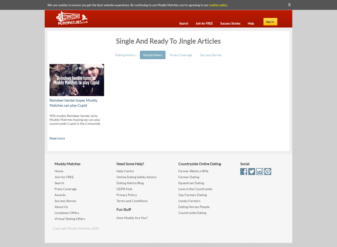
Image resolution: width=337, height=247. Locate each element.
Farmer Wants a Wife (193, 171)
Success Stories (211, 55)
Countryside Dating (192, 213)
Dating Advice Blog (130, 183)
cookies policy (218, 5)
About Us (61, 207)
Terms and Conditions (132, 201)
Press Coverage (181, 55)
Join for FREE (64, 177)
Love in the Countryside (195, 189)
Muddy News (152, 55)
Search (59, 183)
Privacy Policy (126, 195)
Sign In (270, 21)
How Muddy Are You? (132, 218)
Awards (60, 195)
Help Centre (125, 171)
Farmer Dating (188, 177)
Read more (57, 138)
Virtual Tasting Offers (70, 219)
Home (59, 171)
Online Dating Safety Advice (136, 177)
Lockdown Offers (67, 213)
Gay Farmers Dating (192, 195)
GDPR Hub (124, 189)
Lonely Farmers (189, 201)
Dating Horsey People (194, 207)
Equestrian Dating (191, 183)
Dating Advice (125, 55)
